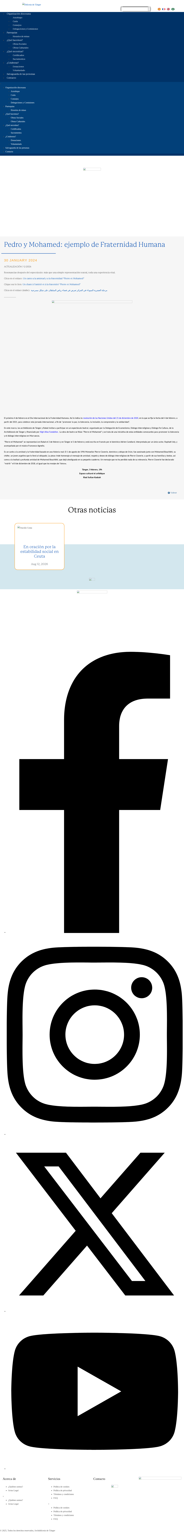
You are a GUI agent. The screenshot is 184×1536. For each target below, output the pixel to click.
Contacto (11, 78)
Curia (15, 21)
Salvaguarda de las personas (21, 74)
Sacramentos (19, 59)
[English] (169, 8)
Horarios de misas (21, 36)
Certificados (18, 55)
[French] (164, 8)
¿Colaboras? (13, 62)
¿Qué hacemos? (15, 40)
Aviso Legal (13, 1490)
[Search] (150, 9)
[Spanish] (160, 8)
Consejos (17, 25)
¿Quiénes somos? (15, 1487)
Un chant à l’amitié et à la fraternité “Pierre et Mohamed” (52, 284)
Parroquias (12, 32)
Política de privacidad (62, 1490)
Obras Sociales (20, 44)
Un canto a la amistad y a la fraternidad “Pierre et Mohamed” (53, 278)
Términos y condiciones (63, 1494)
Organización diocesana (19, 14)
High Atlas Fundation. (49, 432)
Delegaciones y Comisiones (25, 29)
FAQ (55, 1498)
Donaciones (18, 66)
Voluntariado (19, 70)
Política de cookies (61, 1487)
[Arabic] (173, 8)
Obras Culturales (20, 48)
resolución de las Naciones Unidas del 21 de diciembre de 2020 (110, 418)
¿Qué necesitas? (15, 51)
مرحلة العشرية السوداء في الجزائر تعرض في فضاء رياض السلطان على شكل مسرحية (69, 290)
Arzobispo (17, 17)
